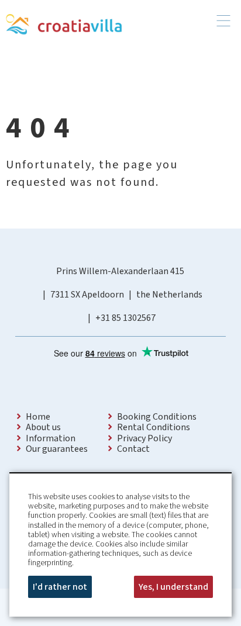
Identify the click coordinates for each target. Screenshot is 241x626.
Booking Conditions (157, 416)
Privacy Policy (144, 438)
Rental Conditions (153, 427)
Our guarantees (57, 449)
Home (38, 416)
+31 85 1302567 (125, 318)
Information (50, 438)
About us (43, 427)
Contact (133, 449)
